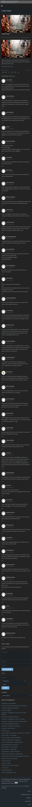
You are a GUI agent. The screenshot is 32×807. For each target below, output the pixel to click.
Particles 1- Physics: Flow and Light (9, 758)
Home (29, 791)
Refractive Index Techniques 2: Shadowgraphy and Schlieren (15, 756)
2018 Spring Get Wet (24, 37)
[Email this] (3, 72)
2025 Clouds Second (26, 794)
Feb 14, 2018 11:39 (9, 199)
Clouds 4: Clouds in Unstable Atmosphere (11, 737)
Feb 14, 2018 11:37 (9, 326)
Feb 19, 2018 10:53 (9, 98)
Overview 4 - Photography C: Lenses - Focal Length (13, 719)
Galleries (29, 798)
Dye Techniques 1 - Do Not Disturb (9, 747)
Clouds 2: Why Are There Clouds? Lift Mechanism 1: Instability (16, 733)
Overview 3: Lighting (6, 710)
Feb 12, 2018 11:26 (9, 620)
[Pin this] (15, 72)
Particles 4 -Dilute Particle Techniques (10, 765)
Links (29, 804)
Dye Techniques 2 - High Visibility (9, 749)
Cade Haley (15, 37)
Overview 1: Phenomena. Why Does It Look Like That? (14, 705)
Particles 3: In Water (6, 763)
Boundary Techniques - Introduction (10, 744)
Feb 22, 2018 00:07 (9, 81)
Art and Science (5, 767)
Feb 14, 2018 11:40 (9, 172)
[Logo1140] (16, 2)
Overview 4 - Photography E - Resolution (11, 726)
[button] (1, 6)
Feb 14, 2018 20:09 (9, 128)
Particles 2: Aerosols (6, 760)
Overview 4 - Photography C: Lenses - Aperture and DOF (14, 721)
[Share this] (6, 72)
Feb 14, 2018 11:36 (9, 474)
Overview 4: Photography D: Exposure (10, 723)
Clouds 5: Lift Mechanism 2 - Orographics (11, 740)
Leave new (12, 76)
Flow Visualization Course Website (9, 779)
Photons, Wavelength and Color (9, 772)
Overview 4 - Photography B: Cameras (10, 716)
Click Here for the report (7, 66)
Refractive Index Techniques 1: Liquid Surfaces (12, 754)
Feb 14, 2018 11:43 (9, 143)
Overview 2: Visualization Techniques (10, 708)
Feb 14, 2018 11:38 (9, 224)
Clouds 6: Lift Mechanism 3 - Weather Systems (12, 742)
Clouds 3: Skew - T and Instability (9, 735)
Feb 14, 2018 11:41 (9, 159)
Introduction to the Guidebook (9, 703)
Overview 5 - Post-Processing (8, 728)
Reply (3, 92)
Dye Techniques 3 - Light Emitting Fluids (11, 751)
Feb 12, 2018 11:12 (9, 635)
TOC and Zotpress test (7, 770)
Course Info (28, 801)
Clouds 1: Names (5, 730)
